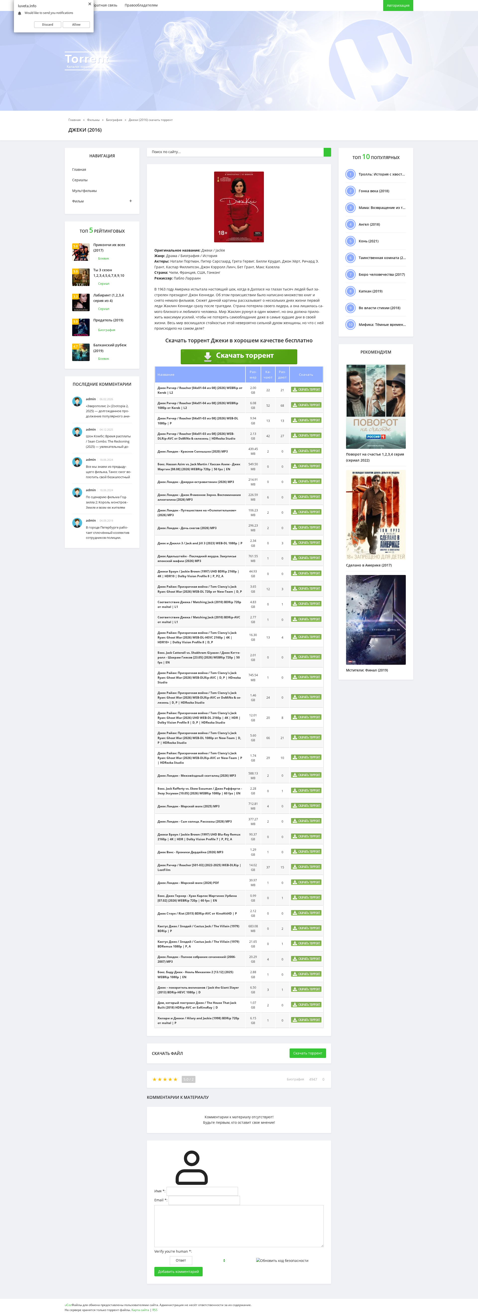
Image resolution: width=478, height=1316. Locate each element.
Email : (161, 1200)
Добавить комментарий (178, 1271)
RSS (155, 1310)
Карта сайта (140, 1310)
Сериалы (80, 180)
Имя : (160, 1191)
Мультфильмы (84, 190)
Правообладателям (141, 5)
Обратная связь (103, 5)
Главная (79, 169)
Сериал (103, 283)
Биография (106, 330)
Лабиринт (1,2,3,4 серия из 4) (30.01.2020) (108, 301)
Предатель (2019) (108, 320)
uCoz (68, 1305)
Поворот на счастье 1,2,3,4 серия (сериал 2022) (375, 457)
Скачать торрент (307, 1053)
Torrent (87, 60)
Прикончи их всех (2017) (109, 247)
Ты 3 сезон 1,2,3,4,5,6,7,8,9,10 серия (108, 275)
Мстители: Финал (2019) (367, 670)
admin (91, 399)
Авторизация (398, 5)
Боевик (103, 258)
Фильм (102, 200)
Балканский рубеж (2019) (109, 348)
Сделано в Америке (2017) (369, 565)
